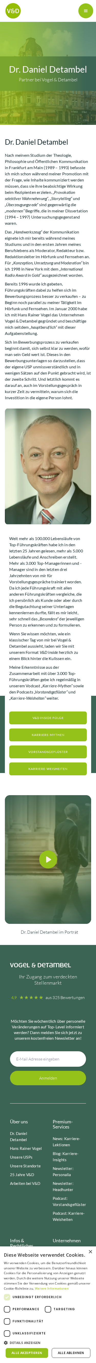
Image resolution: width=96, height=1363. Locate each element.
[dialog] (48, 1304)
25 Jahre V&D (22, 1174)
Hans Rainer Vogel (26, 1148)
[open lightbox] (48, 859)
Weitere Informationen (52, 1288)
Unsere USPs (21, 1157)
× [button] (90, 1252)
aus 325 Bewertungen (65, 997)
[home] (12, 11)
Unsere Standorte (25, 1166)
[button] (85, 10)
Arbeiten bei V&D (25, 1183)
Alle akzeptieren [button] (27, 1353)
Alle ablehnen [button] (71, 1353)
